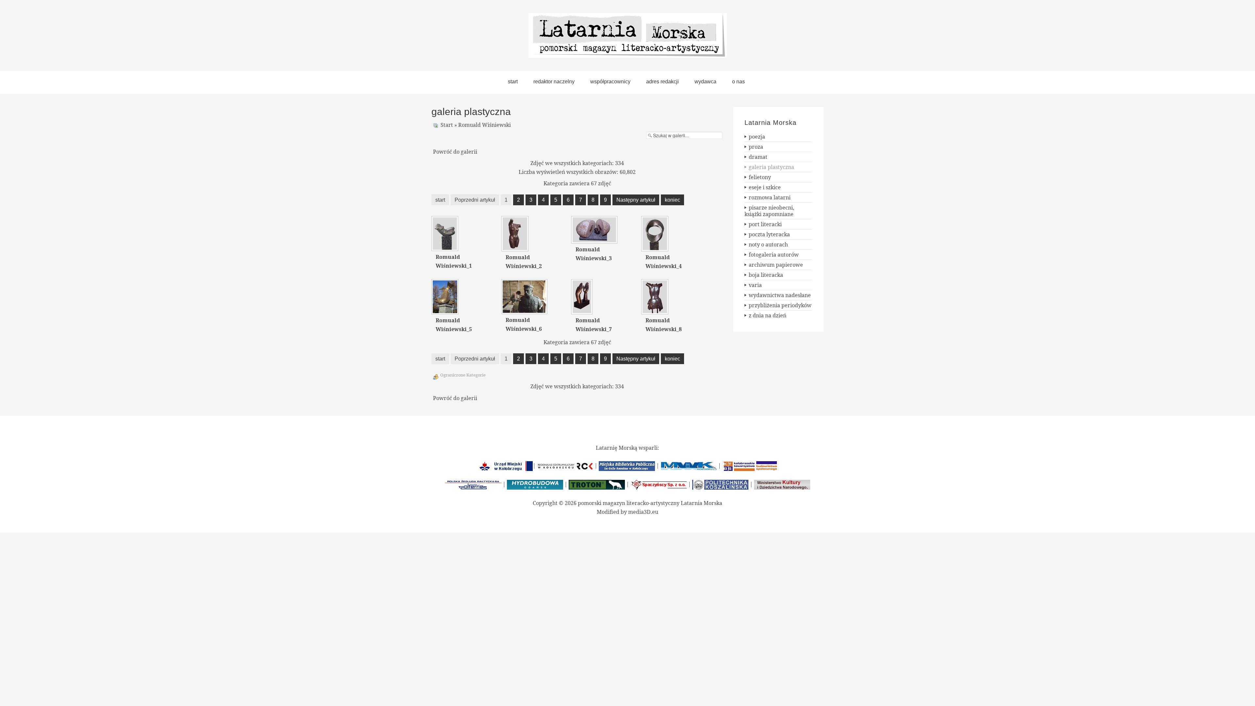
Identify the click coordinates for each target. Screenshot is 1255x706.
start (440, 200)
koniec (672, 200)
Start (447, 124)
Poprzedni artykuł (475, 200)
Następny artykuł (635, 200)
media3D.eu (643, 511)
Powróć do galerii (455, 151)
